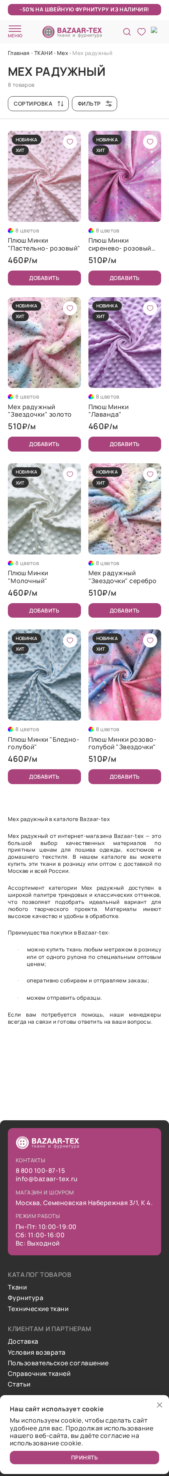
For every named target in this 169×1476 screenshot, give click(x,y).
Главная (19, 53)
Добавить (44, 278)
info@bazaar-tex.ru (47, 1179)
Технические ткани (38, 1309)
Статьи (19, 1384)
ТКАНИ (43, 53)
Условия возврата (37, 1352)
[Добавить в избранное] (70, 142)
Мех (62, 53)
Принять (84, 1457)
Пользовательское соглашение (58, 1363)
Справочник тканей (39, 1373)
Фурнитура (25, 1298)
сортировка (33, 103)
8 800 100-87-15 (40, 1170)
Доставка (23, 1341)
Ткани (17, 1287)
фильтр (89, 103)
